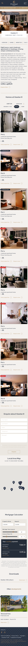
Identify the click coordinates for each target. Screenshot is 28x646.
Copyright (22, 635)
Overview (4, 42)
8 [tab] (19, 28)
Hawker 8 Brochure (7, 580)
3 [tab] (12, 28)
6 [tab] (16, 28)
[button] (20, 484)
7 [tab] (18, 28)
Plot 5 (3, 134)
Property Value (7, 521)
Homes (12, 42)
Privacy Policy (15, 635)
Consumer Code (5, 637)
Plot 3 (3, 290)
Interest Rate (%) (7, 534)
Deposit (17, 521)
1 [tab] (9, 28)
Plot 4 (3, 251)
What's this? (6, 548)
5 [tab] (15, 28)
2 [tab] (10, 28)
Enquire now (16, 144)
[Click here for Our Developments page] (2, 3)
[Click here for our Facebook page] (2, 633)
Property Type (8, 106)
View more (4, 622)
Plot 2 (3, 326)
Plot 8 (3, 398)
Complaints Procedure (16, 637)
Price (16, 106)
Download (22, 580)
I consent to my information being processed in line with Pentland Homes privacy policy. (14, 446)
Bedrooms (19, 103)
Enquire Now (4, 87)
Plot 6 (3, 173)
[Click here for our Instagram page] (5, 633)
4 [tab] (13, 28)
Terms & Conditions (5, 635)
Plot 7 (3, 212)
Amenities (19, 42)
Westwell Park (6, 614)
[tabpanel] (14, 22)
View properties (5, 144)
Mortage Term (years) (9, 529)
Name (22, 106)
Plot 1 (3, 362)
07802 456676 (6, 84)
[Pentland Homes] (14, 3)
